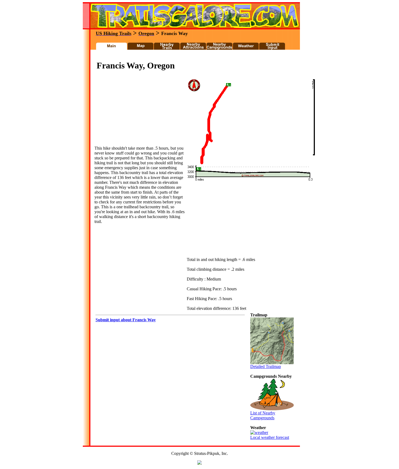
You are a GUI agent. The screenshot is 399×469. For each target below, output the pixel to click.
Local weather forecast (269, 437)
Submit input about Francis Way (126, 319)
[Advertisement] (192, 57)
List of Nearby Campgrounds (262, 415)
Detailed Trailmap (265, 366)
